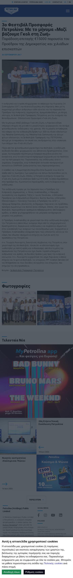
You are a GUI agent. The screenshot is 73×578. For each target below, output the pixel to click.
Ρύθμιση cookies (34, 572)
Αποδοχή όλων (12, 572)
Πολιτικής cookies (53, 563)
